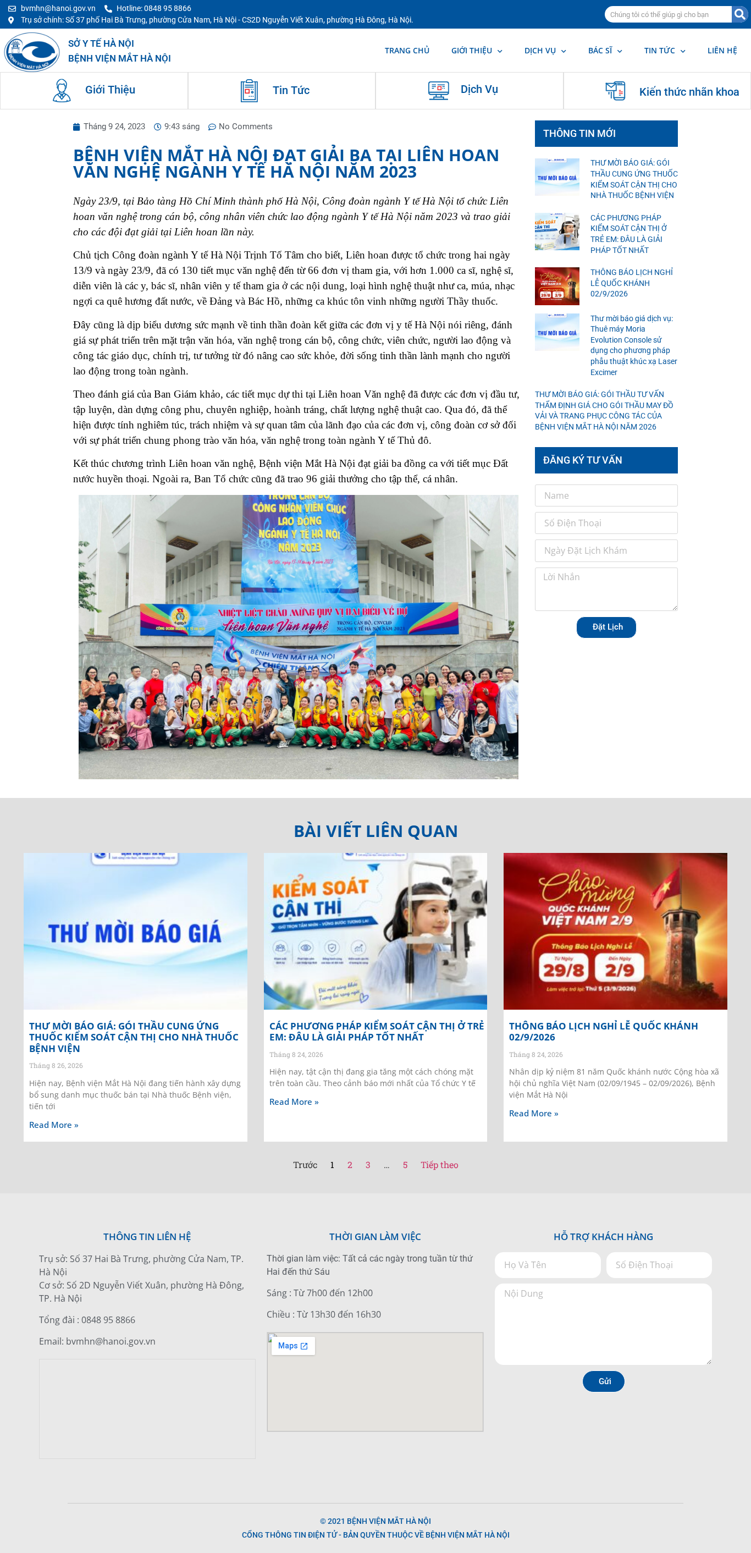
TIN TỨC (659, 50)
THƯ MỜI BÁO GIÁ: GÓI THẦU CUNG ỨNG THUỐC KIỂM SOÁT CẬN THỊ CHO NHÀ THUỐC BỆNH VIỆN (134, 1037)
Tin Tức (291, 90)
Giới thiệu (471, 50)
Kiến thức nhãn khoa (689, 91)
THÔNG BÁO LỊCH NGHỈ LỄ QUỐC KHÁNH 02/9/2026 (631, 283)
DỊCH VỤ (540, 50)
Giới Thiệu (110, 89)
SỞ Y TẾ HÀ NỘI (101, 43)
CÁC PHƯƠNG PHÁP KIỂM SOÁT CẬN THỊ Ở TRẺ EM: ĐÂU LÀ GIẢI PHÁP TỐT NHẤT (376, 1031)
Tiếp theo (440, 1164)
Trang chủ (407, 50)
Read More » (54, 1124)
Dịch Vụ (479, 89)
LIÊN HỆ (722, 50)
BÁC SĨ (600, 50)
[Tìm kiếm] (740, 14)
